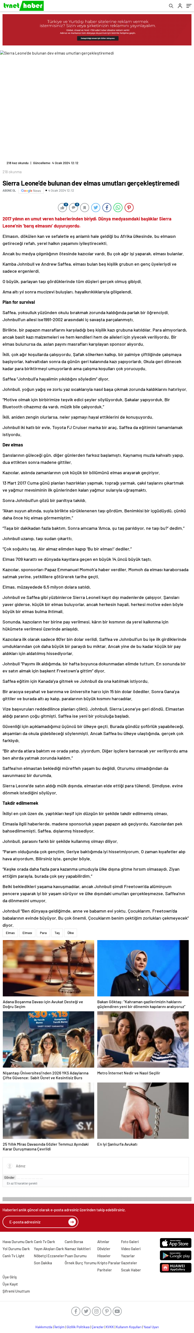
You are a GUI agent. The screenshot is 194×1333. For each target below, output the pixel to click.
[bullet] (33, 1178)
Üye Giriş (10, 1277)
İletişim (59, 1327)
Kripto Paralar (108, 1263)
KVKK (110, 1327)
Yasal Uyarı (151, 1327)
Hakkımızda (43, 1327)
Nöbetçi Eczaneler (49, 1255)
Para (43, 933)
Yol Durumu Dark (16, 1248)
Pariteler (104, 1270)
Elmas (10, 933)
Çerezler (98, 1327)
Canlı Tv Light (14, 1255)
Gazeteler (129, 1263)
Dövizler (103, 1248)
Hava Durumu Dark (18, 1241)
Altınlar (103, 1241)
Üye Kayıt (10, 1284)
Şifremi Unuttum (16, 1291)
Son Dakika (43, 1263)
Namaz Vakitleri (77, 1248)
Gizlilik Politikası (78, 1327)
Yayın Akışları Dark (49, 1248)
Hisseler (104, 1255)
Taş (57, 933)
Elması (27, 933)
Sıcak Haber (131, 1270)
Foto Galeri (130, 1241)
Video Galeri (130, 1248)
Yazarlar (128, 1255)
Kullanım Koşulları (128, 1327)
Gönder (9, 1177)
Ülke (70, 933)
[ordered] (29, 1178)
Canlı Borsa (74, 1241)
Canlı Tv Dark (44, 1241)
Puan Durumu (76, 1255)
